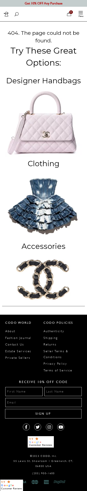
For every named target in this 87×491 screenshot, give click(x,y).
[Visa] (23, 482)
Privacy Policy (55, 364)
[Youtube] (60, 427)
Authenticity (54, 331)
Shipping (51, 338)
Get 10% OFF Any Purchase (44, 3)
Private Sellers (17, 358)
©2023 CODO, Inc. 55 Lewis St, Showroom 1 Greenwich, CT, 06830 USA (43, 461)
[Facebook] (26, 427)
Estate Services (18, 351)
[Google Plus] (37, 427)
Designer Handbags (43, 80)
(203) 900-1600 (43, 473)
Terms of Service (58, 370)
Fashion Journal (18, 338)
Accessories (43, 246)
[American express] (46, 482)
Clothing (43, 163)
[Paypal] (60, 482)
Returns (50, 344)
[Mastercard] (34, 482)
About (10, 331)
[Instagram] (49, 427)
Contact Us (14, 344)
